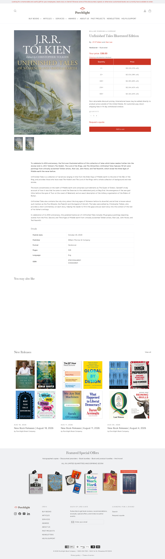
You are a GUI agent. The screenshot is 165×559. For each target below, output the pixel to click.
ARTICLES (47, 19)
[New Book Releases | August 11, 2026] (82, 390)
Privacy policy (75, 555)
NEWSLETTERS (113, 19)
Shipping (92, 57)
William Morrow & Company (102, 31)
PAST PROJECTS (98, 19)
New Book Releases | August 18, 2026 (33, 428)
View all (148, 352)
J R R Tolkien (97, 42)
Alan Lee (109, 42)
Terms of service (88, 555)
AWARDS (72, 19)
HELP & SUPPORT (128, 19)
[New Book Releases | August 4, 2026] (129, 390)
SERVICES (60, 19)
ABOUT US (84, 19)
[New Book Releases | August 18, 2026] (35, 390)
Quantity (94, 111)
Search (115, 511)
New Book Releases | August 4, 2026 (127, 428)
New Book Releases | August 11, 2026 (80, 428)
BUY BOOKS (34, 19)
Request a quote (96, 122)
